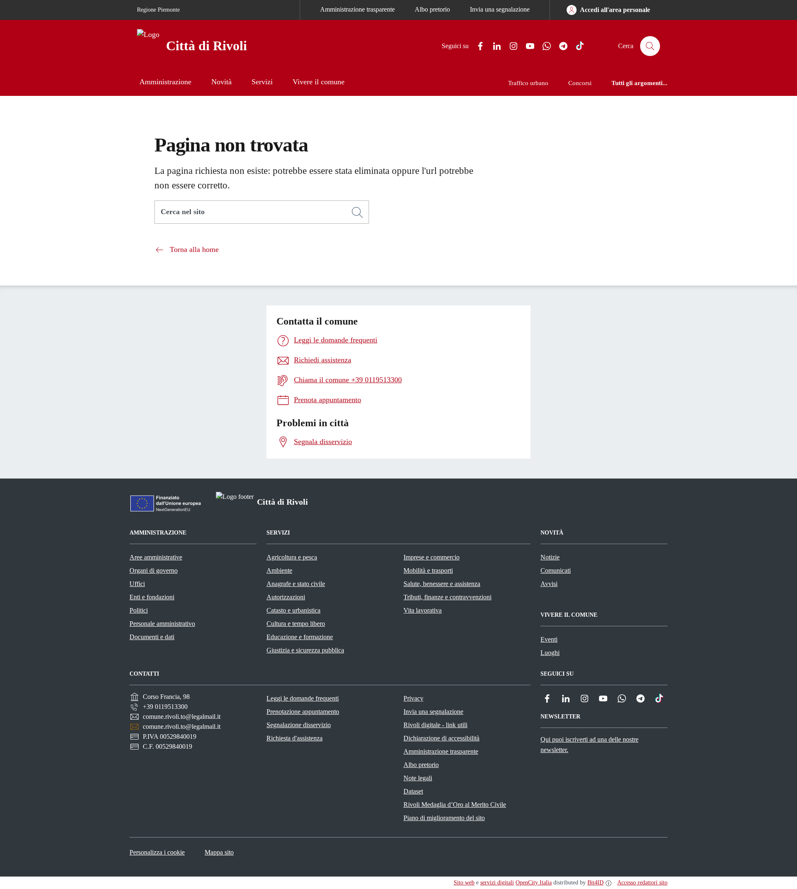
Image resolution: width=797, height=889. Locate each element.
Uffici (137, 583)
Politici (139, 610)
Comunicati (555, 570)
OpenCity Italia (534, 882)
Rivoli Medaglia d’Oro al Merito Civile (454, 804)
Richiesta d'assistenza (294, 738)
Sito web (464, 882)
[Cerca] (357, 212)
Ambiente (279, 570)
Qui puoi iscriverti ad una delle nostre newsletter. (589, 744)
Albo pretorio (432, 9)
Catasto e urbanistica (293, 610)
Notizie (550, 557)
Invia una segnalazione (500, 9)
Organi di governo (154, 570)
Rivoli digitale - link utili (435, 724)
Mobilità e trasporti (428, 570)
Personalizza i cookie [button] (157, 852)
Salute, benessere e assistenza (441, 583)
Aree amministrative (156, 557)
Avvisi (548, 583)
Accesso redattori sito (642, 882)
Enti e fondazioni (152, 597)
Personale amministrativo (162, 623)
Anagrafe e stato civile (295, 583)
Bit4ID (595, 882)
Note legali (417, 778)
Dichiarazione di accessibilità (441, 738)
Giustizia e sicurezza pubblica (305, 650)
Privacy (413, 698)
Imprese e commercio (431, 557)
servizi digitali (497, 882)
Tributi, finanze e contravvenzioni (447, 597)
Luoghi (550, 652)
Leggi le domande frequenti (302, 698)
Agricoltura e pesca (291, 557)
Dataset (413, 791)
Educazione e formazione (299, 636)
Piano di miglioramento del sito (444, 817)
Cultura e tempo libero (295, 623)
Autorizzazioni (285, 597)
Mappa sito (219, 852)
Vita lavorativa (422, 610)
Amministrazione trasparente (357, 9)
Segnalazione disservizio (298, 724)
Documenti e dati (152, 636)
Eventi (548, 639)
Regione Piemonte (158, 10)
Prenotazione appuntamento (302, 711)
